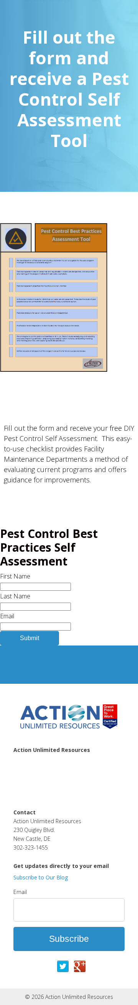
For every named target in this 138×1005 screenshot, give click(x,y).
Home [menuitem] (21, 758)
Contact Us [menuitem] (28, 776)
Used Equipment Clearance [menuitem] (50, 793)
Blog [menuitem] (19, 785)
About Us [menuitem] (26, 767)
